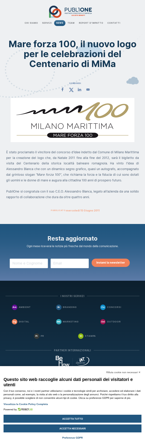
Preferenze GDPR (72, 437)
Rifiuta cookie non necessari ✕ (123, 372)
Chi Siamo (31, 23)
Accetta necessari (72, 428)
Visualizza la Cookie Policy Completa (26, 404)
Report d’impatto (91, 23)
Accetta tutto (72, 418)
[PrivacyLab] (25, 409)
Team (71, 23)
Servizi (47, 23)
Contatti (113, 23)
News (59, 23)
